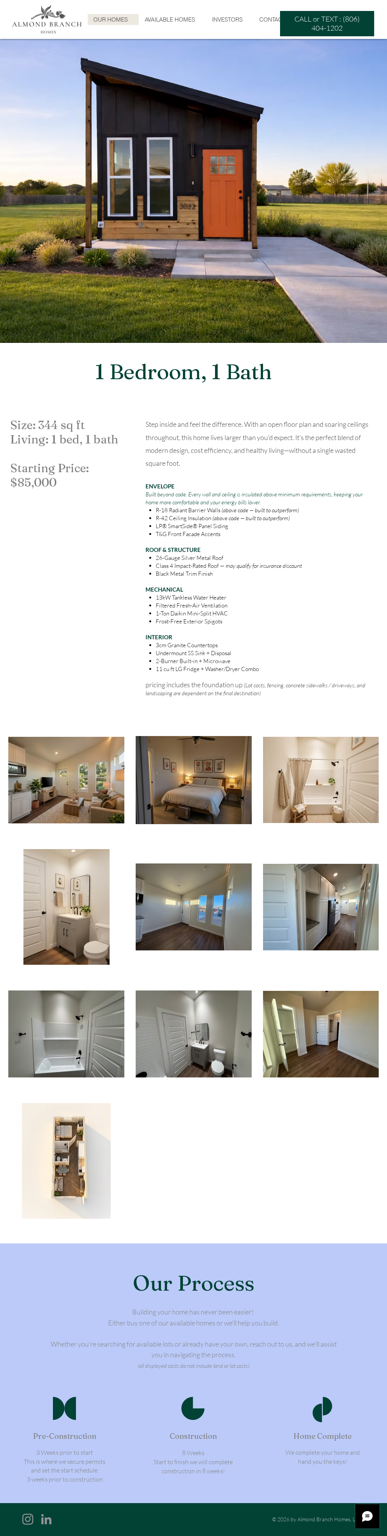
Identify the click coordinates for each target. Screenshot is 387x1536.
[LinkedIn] (46, 1519)
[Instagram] (27, 1519)
